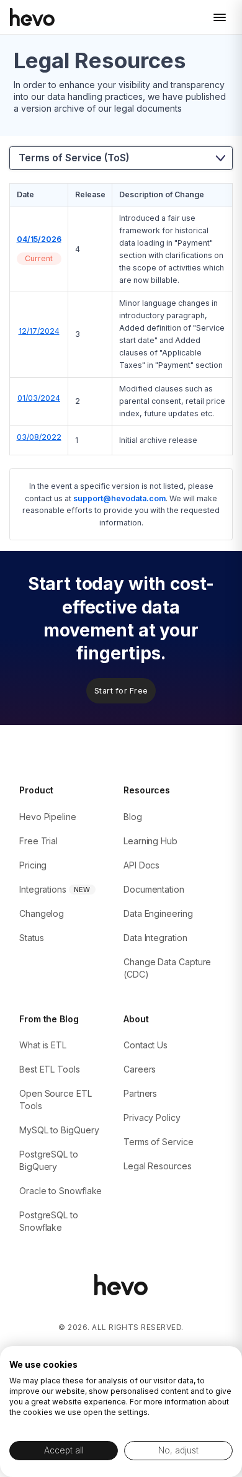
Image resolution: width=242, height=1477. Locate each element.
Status (31, 937)
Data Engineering (158, 913)
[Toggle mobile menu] (219, 17)
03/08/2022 (39, 437)
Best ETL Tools (49, 1069)
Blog (132, 816)
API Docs (141, 865)
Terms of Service (158, 1141)
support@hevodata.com (119, 498)
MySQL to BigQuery (59, 1130)
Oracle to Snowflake (60, 1190)
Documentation (153, 889)
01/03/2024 (38, 398)
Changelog (41, 913)
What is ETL (42, 1045)
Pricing (33, 865)
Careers (139, 1069)
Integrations (42, 889)
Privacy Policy (152, 1117)
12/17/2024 (39, 331)
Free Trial (38, 841)
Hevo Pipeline (47, 816)
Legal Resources (157, 1166)
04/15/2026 (39, 239)
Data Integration (155, 937)
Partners (140, 1093)
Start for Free (121, 690)
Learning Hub (150, 841)
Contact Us (145, 1045)
